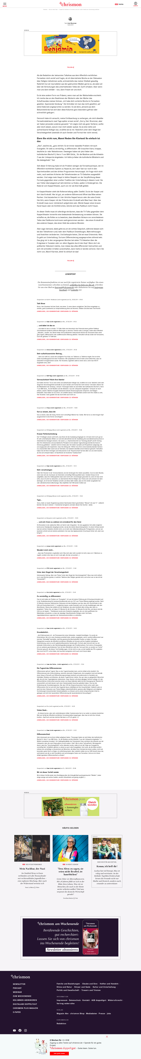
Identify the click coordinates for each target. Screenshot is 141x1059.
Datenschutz (75, 1000)
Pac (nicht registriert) (53, 706)
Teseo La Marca (29, 887)
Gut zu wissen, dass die (46, 412)
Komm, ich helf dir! (107, 866)
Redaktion (61, 1023)
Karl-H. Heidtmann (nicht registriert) (57, 299)
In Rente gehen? (72, 864)
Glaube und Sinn (90, 984)
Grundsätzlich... (43, 632)
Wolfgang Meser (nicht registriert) (56, 430)
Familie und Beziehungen (68, 984)
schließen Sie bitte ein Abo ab (82, 285)
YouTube (14, 1030)
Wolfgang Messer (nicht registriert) (57, 496)
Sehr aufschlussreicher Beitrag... (50, 354)
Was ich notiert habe (53, 9)
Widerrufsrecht (115, 1000)
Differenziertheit (43, 734)
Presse (102, 1013)
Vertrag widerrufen (66, 1003)
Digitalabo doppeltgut (25, 1004)
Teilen (69, 67)
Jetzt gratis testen (59, 1053)
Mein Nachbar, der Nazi (32, 868)
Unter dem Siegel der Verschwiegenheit (53, 572)
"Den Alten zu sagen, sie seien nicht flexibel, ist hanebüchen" (70, 871)
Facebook (63, 290)
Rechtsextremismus (34, 864)
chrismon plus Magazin (25, 1008)
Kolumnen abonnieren (25, 1000)
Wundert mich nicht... (45, 550)
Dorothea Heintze (68, 898)
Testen (119, 4)
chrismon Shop (77, 1013)
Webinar (17, 992)
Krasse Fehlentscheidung (47, 434)
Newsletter (19, 984)
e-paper (17, 1012)
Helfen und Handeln (109, 984)
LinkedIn (74, 290)
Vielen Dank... (42, 710)
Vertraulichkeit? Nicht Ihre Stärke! (50, 380)
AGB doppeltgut (99, 1000)
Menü (5, 6)
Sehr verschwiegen (44, 470)
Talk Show (41, 303)
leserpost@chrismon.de (64, 287)
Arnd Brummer (72, 23)
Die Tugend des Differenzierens (49, 668)
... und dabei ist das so (46, 325)
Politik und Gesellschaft (68, 990)
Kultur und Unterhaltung (104, 987)
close (107, 1037)
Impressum (62, 1000)
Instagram (98, 287)
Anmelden (135, 4)
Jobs (109, 1013)
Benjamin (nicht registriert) (54, 518)
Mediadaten (91, 1013)
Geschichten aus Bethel (107, 862)
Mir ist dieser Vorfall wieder (48, 772)
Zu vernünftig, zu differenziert (49, 596)
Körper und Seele (82, 987)
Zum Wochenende (22, 996)
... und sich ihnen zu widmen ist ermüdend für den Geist (59, 522)
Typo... (39, 500)
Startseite (45, 9)
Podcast (17, 988)
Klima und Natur (64, 987)
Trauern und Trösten (91, 990)
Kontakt (86, 1000)
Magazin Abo (62, 1013)
